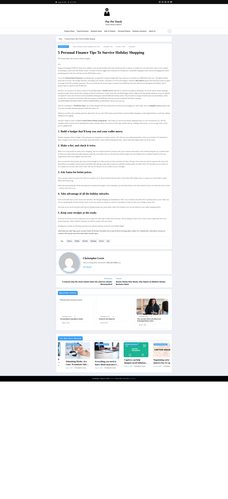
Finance (75, 46)
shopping (89, 46)
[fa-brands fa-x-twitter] (162, 2)
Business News (96, 31)
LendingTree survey (154, 106)
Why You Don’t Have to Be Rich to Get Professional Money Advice (149, 320)
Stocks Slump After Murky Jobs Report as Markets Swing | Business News (141, 283)
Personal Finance (124, 31)
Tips (98, 46)
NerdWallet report (80, 106)
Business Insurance (140, 31)
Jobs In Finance (109, 31)
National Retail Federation (73, 78)
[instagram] (168, 2)
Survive (95, 46)
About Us (152, 31)
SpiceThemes (132, 496)
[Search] (164, 31)
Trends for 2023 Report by (107, 319)
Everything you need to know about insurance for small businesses (70, 363)
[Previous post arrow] (58, 281)
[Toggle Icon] (57, 31)
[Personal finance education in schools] (71, 300)
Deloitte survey (108, 90)
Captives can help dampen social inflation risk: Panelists (98, 361)
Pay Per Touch (113, 21)
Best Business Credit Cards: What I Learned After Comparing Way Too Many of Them (156, 480)
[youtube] (171, 2)
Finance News (69, 31)
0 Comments (132, 46)
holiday (80, 46)
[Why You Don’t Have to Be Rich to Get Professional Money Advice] (152, 306)
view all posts (87, 267)
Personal (84, 46)
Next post (119, 278)
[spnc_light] (169, 31)
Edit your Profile (112, 262)
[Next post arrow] (169, 281)
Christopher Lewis (108, 46)
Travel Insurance (83, 31)
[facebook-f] (160, 2)
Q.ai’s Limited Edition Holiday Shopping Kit (92, 120)
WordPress (112, 496)
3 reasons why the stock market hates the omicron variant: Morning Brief (87, 283)
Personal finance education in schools (71, 319)
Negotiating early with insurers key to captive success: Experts (127, 361)
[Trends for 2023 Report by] (114, 306)
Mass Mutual (139, 80)
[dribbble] (165, 2)
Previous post (108, 278)
